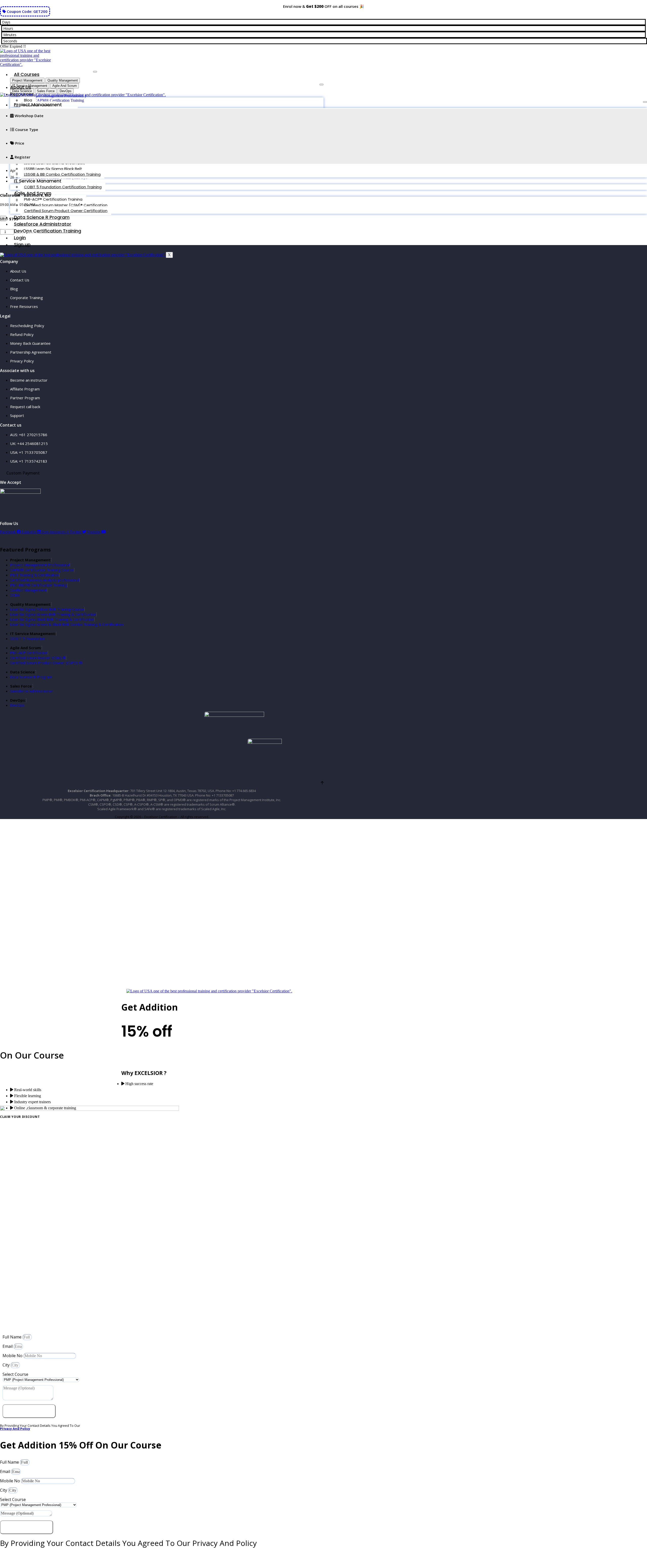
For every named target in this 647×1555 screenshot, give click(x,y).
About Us (20, 87)
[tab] (27, 80)
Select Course (15, 1374)
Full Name (12, 1337)
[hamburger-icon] (95, 71)
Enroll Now (28, 233)
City (7, 1365)
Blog (28, 100)
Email (8, 1346)
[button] (9, 209)
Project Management (38, 104)
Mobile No (13, 1355)
